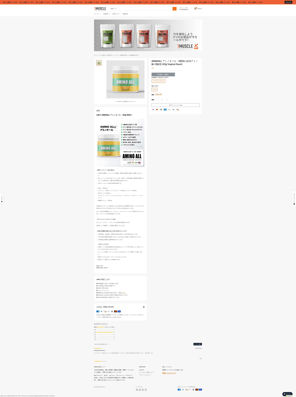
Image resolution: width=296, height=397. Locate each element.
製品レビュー (116, 14)
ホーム (95, 55)
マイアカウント (184, 9)
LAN (153, 68)
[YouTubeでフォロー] (146, 390)
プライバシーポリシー (145, 375)
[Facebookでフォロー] (137, 390)
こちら (124, 292)
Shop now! (288, 2)
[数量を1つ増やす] (167, 99)
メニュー (96, 14)
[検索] (174, 8)
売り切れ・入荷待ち (163, 74)
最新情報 (125, 14)
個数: (153, 99)
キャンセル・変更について (146, 372)
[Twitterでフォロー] (140, 390)
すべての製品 (102, 55)
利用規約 (105, 14)
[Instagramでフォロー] (143, 390)
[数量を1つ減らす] (157, 99)
